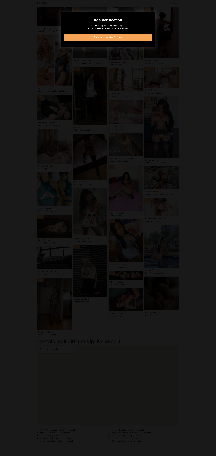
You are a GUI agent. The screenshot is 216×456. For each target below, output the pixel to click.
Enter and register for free (108, 37)
